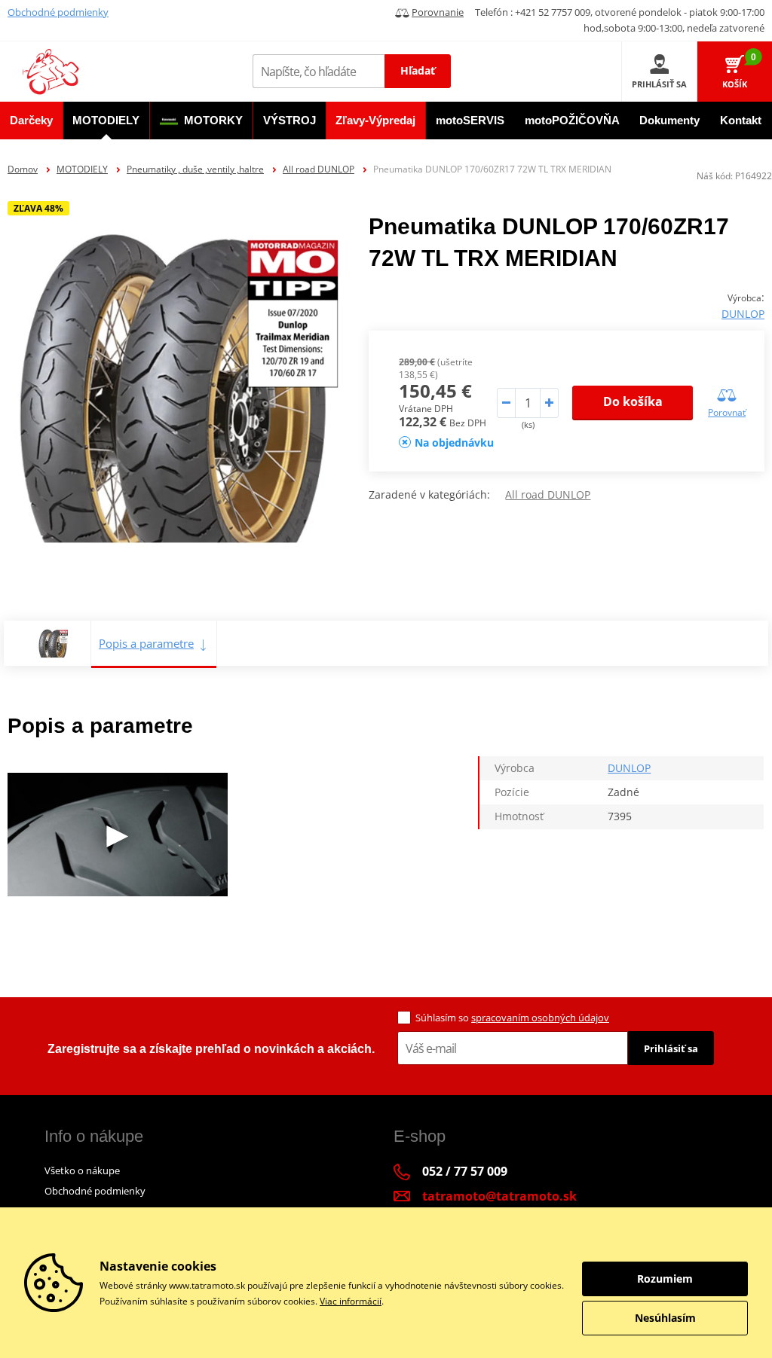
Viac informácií (350, 1301)
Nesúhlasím (665, 1318)
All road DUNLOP (318, 169)
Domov (23, 169)
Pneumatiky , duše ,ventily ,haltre (195, 169)
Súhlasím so (512, 1017)
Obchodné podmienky (58, 12)
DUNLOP (742, 314)
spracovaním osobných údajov (540, 1017)
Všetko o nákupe (82, 1170)
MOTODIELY (82, 169)
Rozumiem (665, 1278)
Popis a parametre (146, 643)
